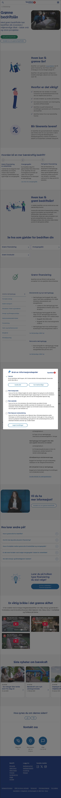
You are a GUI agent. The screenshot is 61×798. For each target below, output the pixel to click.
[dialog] (30, 399)
